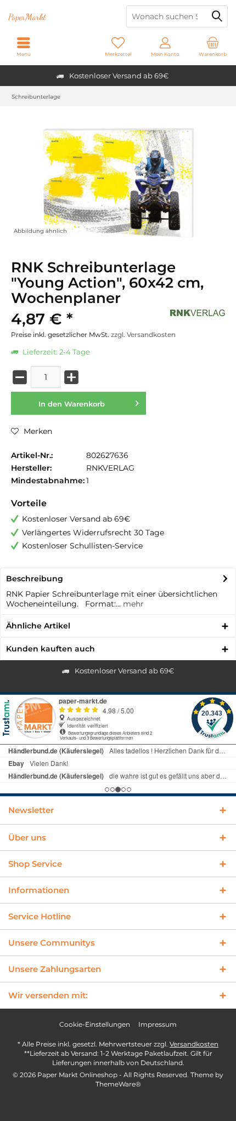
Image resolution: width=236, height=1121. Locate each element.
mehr (132, 604)
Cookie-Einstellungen (94, 1024)
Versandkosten (194, 1044)
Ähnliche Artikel (38, 626)
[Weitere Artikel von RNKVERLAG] (197, 313)
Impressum (157, 1024)
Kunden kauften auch (50, 649)
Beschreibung (34, 579)
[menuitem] (212, 46)
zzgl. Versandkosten (143, 334)
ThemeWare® (118, 1084)
